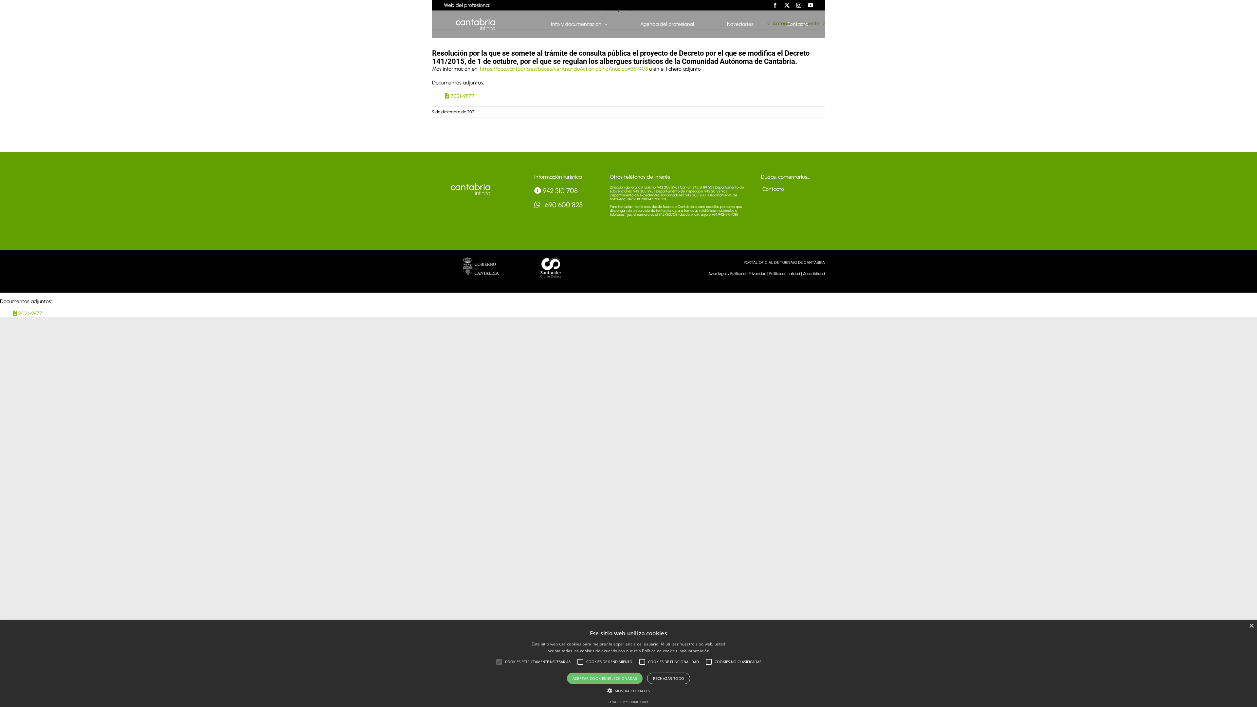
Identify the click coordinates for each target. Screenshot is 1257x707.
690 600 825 (563, 205)
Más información (695, 650)
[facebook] (775, 5)
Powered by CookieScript (628, 702)
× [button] (1251, 626)
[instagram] (798, 5)
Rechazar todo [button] (668, 678)
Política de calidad (784, 273)
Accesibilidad (814, 273)
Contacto (772, 189)
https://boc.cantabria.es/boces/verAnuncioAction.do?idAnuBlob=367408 (564, 69)
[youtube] (810, 5)
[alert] (628, 663)
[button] (499, 661)
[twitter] (787, 5)
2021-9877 (461, 96)
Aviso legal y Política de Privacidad (737, 273)
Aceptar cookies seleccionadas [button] (605, 678)
